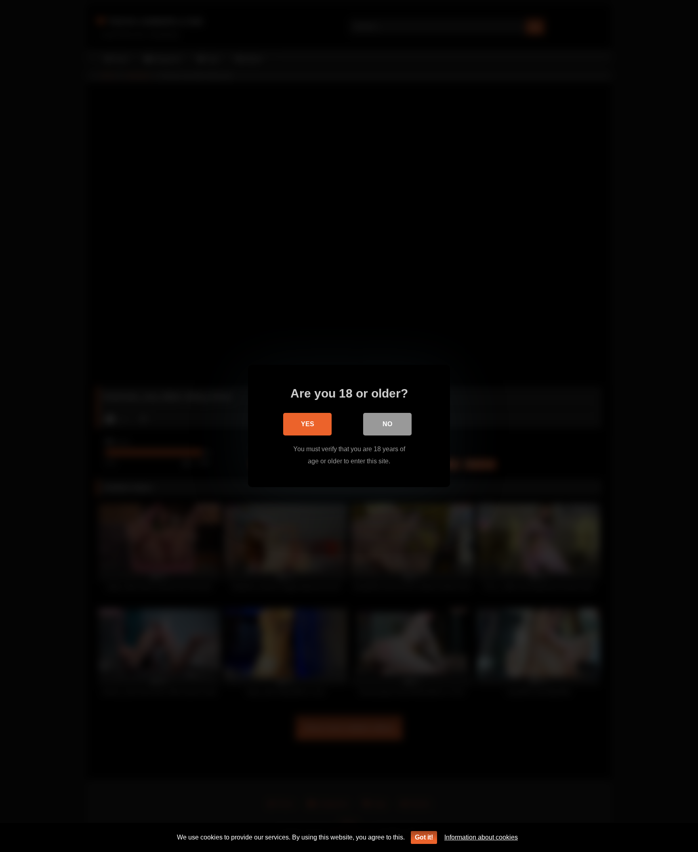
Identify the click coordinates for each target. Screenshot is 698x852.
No (387, 424)
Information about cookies (481, 837)
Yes (307, 424)
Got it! (424, 837)
